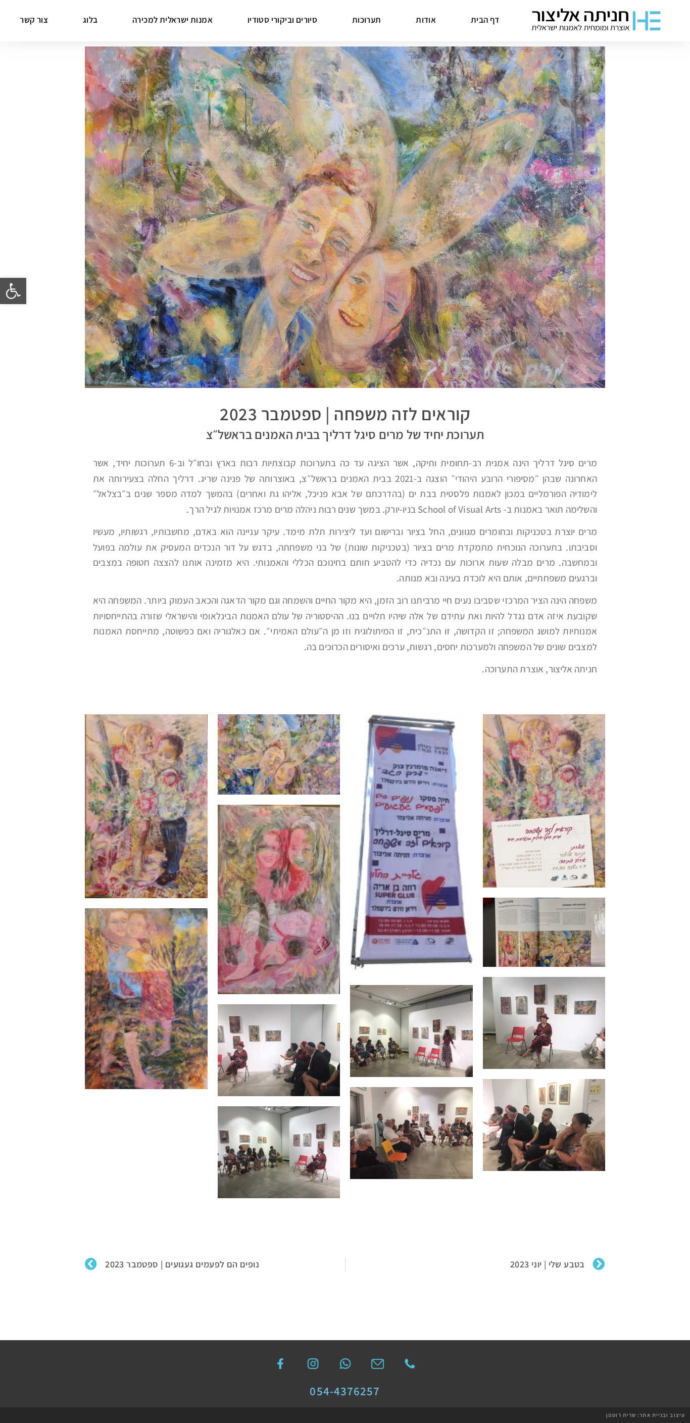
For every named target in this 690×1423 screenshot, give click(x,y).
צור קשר (34, 19)
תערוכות (366, 19)
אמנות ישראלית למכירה (172, 19)
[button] (13, 291)
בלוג (90, 19)
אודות (426, 19)
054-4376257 (345, 1391)
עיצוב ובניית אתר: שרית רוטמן (645, 1414)
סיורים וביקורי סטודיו (282, 19)
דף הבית (485, 19)
